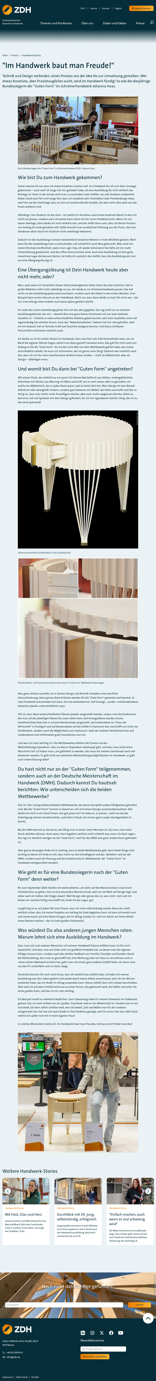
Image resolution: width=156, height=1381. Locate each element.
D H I (83, 8)
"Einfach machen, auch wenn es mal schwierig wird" (127, 1219)
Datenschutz (22, 1377)
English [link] (118, 8)
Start (5, 55)
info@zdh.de (13, 1357)
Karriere (106, 8)
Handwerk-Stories (31, 55)
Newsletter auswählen (95, 1356)
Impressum (7, 1377)
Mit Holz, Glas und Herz (23, 1214)
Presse (14, 55)
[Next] (148, 1191)
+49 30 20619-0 (14, 1352)
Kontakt (35, 1377)
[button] (58, 23)
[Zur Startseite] (16, 10)
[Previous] (8, 1191)
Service (93, 8)
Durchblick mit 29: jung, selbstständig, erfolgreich (77, 1217)
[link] (82, 1332)
